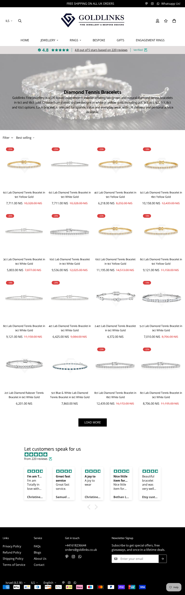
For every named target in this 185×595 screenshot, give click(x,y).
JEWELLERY (48, 40)
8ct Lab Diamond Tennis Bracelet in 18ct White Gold (115, 395)
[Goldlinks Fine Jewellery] (92, 20)
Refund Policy (12, 552)
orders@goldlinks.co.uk (81, 550)
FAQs (37, 546)
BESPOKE (99, 40)
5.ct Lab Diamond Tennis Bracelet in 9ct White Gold (161, 328)
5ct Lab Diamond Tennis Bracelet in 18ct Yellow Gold (161, 195)
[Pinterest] (146, 3)
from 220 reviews (36, 459)
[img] (94, 454)
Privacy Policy (12, 546)
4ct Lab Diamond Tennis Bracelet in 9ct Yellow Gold (115, 195)
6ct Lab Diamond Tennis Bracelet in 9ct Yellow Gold (24, 195)
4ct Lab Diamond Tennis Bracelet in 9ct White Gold (70, 328)
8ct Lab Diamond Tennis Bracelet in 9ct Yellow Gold (161, 261)
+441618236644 (75, 545)
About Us (40, 559)
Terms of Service (14, 565)
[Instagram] (152, 3)
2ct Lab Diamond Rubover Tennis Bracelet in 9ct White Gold (24, 395)
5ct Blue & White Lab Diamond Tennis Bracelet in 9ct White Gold (69, 395)
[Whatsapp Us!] (80, 556)
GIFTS (120, 40)
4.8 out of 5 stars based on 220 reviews (101, 50)
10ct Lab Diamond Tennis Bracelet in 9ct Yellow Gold (115, 261)
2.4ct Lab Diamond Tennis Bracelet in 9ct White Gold (115, 328)
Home (25, 40)
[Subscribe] (163, 559)
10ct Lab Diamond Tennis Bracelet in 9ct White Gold (70, 261)
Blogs (37, 552)
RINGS (74, 40)
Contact (39, 565)
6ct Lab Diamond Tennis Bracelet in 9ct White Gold (70, 195)
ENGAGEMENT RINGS (150, 40)
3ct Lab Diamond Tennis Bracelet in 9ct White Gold (24, 261)
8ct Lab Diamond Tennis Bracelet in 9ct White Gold (24, 328)
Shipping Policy (13, 559)
